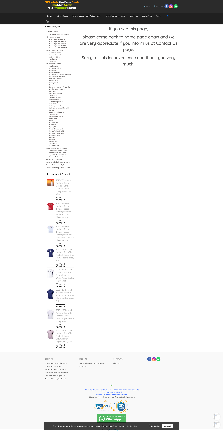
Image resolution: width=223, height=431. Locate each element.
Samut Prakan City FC (56, 131)
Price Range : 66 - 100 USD (58, 48)
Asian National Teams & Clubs (56, 148)
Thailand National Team (54, 50)
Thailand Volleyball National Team (58, 162)
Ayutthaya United (55, 68)
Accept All (167, 426)
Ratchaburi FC (54, 125)
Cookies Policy (132, 426)
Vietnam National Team (57, 157)
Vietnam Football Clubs (54, 159)
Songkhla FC (53, 137)
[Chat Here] (111, 418)
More (158, 16)
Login (148, 6)
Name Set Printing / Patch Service (58, 167)
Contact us (82, 366)
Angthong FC (53, 66)
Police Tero (53, 118)
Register (159, 6)
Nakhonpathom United (57, 106)
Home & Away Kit (55, 55)
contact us (147, 16)
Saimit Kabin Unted (56, 129)
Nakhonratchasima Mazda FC (59, 108)
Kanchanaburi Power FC (57, 89)
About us (116, 363)
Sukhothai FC (53, 141)
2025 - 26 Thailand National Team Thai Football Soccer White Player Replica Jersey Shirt (65, 275)
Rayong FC (52, 127)
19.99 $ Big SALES (52, 31)
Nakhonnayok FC (55, 104)
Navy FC (51, 110)
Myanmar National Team (57, 155)
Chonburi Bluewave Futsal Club (60, 87)
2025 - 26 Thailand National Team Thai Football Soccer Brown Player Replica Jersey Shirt (64, 336)
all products (62, 16)
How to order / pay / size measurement (92, 363)
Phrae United (53, 114)
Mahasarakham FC (55, 99)
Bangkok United (54, 72)
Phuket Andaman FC (56, 116)
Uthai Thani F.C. (54, 145)
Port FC (51, 120)
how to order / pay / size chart (86, 16)
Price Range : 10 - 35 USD (57, 39)
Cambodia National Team (58, 150)
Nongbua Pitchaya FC (56, 112)
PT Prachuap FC (54, 122)
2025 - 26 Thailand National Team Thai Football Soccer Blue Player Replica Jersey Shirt (65, 255)
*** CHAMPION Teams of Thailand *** (58, 34)
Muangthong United (56, 101)
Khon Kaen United (55, 93)
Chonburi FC (53, 85)
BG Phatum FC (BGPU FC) (57, 76)
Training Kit (53, 59)
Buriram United (54, 80)
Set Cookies (155, 426)
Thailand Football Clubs (54, 63)
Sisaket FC (52, 139)
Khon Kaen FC (54, 91)
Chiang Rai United (55, 83)
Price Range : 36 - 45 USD (57, 41)
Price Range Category (53, 37)
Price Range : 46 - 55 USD (57, 43)
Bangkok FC (53, 70)
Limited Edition (54, 57)
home (50, 16)
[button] (168, 16)
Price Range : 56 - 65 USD (57, 46)
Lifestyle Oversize (55, 53)
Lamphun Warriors (55, 97)
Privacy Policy (118, 426)
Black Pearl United (55, 78)
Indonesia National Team (57, 152)
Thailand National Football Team (56, 363)
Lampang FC (53, 95)
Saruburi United (54, 135)
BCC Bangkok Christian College (60, 74)
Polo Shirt (52, 61)
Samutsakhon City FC (56, 133)
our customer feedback (115, 16)
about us (134, 16)
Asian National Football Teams (55, 369)
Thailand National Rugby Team (56, 165)
